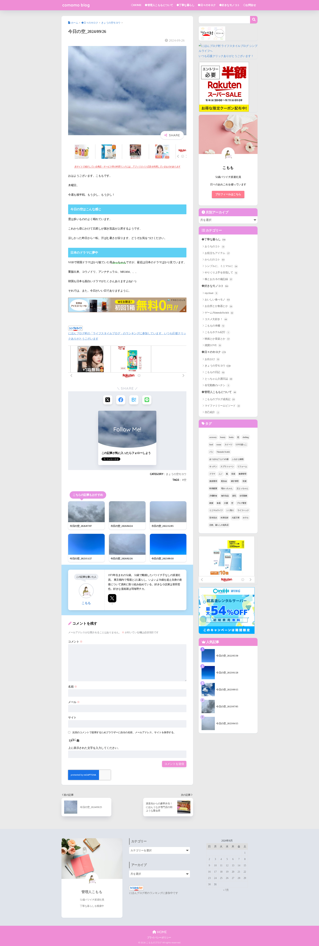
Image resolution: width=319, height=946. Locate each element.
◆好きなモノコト (229, 5)
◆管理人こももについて (159, 5)
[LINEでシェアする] (146, 399)
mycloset (211, 293)
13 (233, 865)
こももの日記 (214, 372)
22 (245, 871)
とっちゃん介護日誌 (218, 378)
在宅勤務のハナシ (217, 385)
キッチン (213, 466)
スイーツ (228, 444)
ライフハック (243, 510)
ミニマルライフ (216, 510)
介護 (226, 503)
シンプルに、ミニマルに (221, 266)
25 (221, 878)
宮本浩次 (213, 518)
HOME (161, 932)
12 (227, 865)
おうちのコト (214, 246)
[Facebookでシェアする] (120, 399)
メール (74, 702)
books (231, 437)
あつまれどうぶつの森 (218, 459)
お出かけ (212, 359)
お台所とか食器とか (218, 306)
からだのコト (214, 259)
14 (239, 865)
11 (221, 865)
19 (227, 871)
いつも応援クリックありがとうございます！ (226, 56)
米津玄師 (224, 518)
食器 (218, 503)
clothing (246, 437)
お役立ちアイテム (217, 253)
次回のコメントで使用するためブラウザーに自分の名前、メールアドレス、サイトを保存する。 (124, 732)
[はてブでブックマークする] (133, 399)
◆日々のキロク (207, 5)
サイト (72, 717)
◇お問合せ (249, 5)
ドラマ (212, 474)
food (211, 444)
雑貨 (211, 503)
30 (209, 884)
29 (245, 878)
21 (239, 871)
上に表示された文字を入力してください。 (94, 748)
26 (227, 878)
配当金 (224, 481)
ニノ (220, 474)
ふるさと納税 (237, 459)
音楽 (233, 474)
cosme (218, 444)
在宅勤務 (243, 496)
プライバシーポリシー (159, 937)
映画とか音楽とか (217, 338)
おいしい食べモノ (217, 299)
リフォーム (242, 466)
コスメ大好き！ (216, 319)
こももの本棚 (214, 325)
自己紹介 (212, 412)
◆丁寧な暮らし (185, 5)
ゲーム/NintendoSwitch (219, 312)
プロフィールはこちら (228, 194)
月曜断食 (213, 496)
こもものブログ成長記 (220, 399)
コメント (75, 641)
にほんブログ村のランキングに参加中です (153, 893)
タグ (208, 423)
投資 (244, 481)
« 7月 (226, 890)
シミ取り (230, 510)
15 (245, 865)
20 (233, 871)
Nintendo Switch (223, 452)
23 (209, 878)
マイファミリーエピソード (222, 405)
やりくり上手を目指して (221, 272)
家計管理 (235, 481)
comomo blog (76, 5)
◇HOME (136, 5)
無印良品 (225, 496)
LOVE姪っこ (241, 444)
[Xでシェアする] (107, 399)
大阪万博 (235, 518)
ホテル (246, 518)
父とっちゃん (242, 488)
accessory (213, 437)
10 (215, 865)
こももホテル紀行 (217, 332)
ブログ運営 (241, 503)
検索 (254, 19)
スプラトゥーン (227, 466)
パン (211, 452)
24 (215, 878)
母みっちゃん (227, 488)
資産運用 (213, 481)
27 (233, 878)
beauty (222, 437)
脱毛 (234, 496)
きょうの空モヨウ (176, 474)
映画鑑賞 (213, 488)
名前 (72, 686)
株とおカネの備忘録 (218, 279)
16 (209, 871)
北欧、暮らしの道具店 (218, 525)
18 (221, 871)
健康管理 (242, 474)
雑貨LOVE (213, 345)
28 (239, 878)
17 (215, 871)
